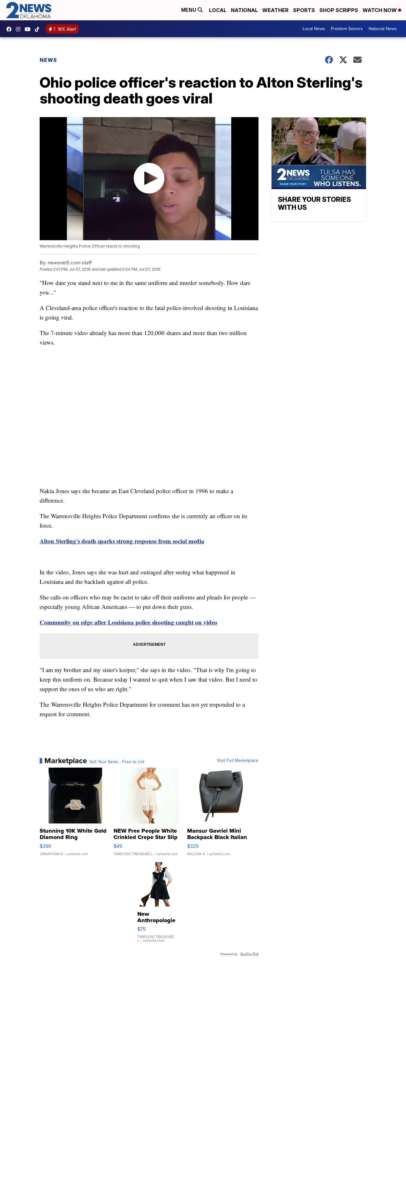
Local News (314, 28)
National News (383, 28)
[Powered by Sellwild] (249, 954)
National (244, 10)
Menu (189, 10)
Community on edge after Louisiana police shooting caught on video (128, 622)
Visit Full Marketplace (238, 760)
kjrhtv (10, 29)
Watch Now (380, 10)
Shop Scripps (338, 10)
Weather (275, 10)
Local (217, 10)
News (48, 60)
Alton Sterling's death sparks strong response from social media (122, 541)
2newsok (19, 29)
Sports (304, 10)
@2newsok (39, 29)
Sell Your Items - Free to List (116, 762)
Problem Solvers (347, 28)
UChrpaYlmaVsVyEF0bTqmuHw (29, 29)
